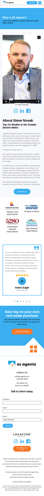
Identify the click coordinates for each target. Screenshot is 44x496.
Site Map (31, 477)
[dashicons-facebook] (28, 111)
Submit (7, 426)
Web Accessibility (23, 477)
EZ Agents (8, 2)
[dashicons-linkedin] (22, 111)
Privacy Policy (14, 477)
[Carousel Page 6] (29, 301)
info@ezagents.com (22, 376)
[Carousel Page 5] (26, 301)
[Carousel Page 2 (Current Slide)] (17, 301)
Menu (39, 2)
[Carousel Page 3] (20, 301)
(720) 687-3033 (22, 379)
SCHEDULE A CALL (22, 448)
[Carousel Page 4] (23, 301)
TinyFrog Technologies (25, 482)
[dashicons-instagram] (15, 111)
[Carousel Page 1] (14, 301)
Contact (32, 3)
